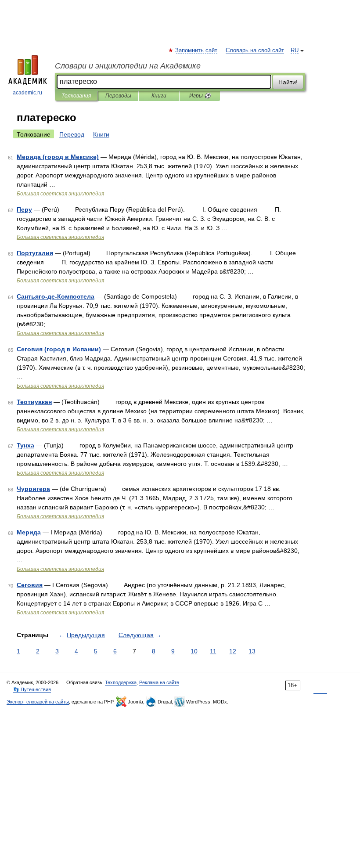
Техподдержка (121, 682)
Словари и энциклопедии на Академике (128, 65)
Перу (24, 209)
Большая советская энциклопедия (60, 194)
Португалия (35, 252)
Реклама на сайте (159, 682)
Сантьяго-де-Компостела (55, 296)
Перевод (71, 134)
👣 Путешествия (32, 689)
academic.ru (27, 93)
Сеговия (30, 584)
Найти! (288, 82)
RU (295, 50)
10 (194, 651)
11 (213, 651)
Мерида (29, 532)
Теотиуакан (34, 401)
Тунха (25, 445)
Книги (158, 96)
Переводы (118, 96)
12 (232, 651)
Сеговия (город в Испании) (59, 349)
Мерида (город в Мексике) (58, 156)
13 (252, 651)
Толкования (76, 96)
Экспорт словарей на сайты (38, 701)
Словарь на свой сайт (255, 50)
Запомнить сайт (196, 50)
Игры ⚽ (200, 96)
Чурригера (33, 488)
